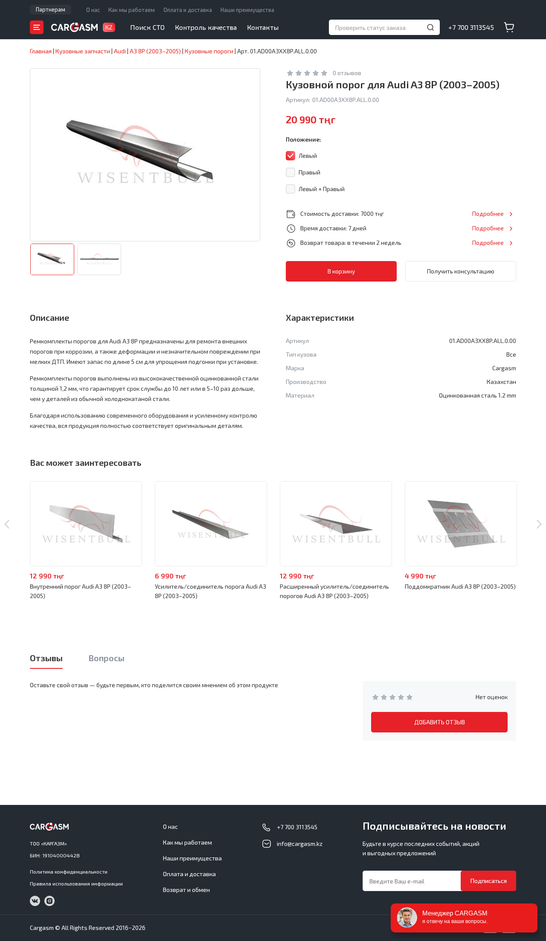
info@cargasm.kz (299, 843)
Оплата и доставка (187, 9)
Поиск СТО (147, 27)
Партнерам (50, 9)
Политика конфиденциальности (68, 871)
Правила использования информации (76, 883)
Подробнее (488, 213)
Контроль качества (206, 27)
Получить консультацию (460, 271)
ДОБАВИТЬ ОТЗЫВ (439, 722)
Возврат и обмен (186, 889)
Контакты (263, 27)
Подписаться (488, 880)
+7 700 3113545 (471, 27)
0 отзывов (347, 72)
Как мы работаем (131, 9)
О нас (93, 9)
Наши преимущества (247, 9)
